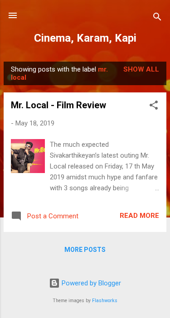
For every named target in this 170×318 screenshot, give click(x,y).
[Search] (157, 18)
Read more (139, 216)
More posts (85, 249)
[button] (153, 107)
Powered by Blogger (90, 283)
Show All (141, 69)
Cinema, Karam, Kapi (85, 38)
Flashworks (104, 301)
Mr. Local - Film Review (58, 105)
